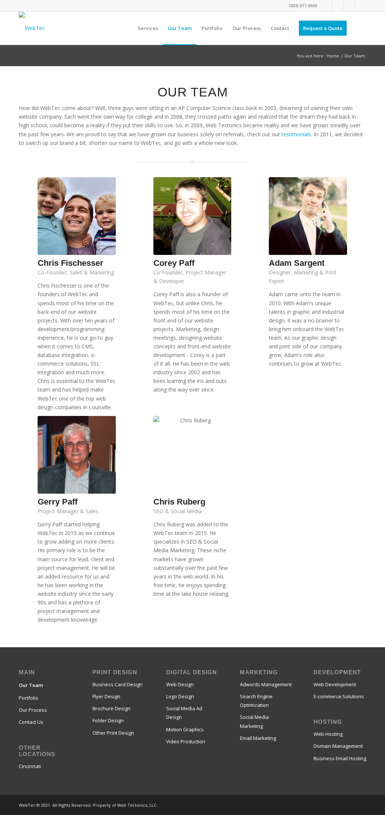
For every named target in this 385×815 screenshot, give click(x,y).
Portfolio (28, 697)
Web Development (335, 684)
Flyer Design (106, 696)
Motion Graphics (185, 729)
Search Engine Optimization (256, 700)
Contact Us (31, 722)
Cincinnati (30, 766)
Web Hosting (328, 734)
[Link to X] (337, 5)
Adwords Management (266, 684)
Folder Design (108, 720)
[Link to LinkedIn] (360, 5)
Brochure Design (111, 708)
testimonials (296, 134)
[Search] (359, 28)
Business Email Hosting (340, 758)
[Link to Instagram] (349, 5)
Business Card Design (117, 684)
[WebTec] (32, 28)
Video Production (185, 741)
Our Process (33, 710)
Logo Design (180, 696)
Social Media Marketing (254, 721)
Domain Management (338, 746)
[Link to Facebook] (326, 5)
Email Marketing (258, 738)
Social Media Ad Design (184, 712)
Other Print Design (113, 732)
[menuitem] (148, 28)
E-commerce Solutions (339, 696)
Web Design (180, 684)
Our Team (31, 685)
